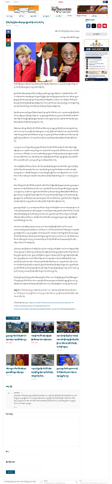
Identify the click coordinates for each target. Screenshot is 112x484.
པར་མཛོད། (58, 16)
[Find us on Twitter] (107, 2)
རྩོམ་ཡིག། (21, 16)
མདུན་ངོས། (7, 2)
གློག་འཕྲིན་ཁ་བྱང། (11, 462)
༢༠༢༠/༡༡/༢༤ (16, 25)
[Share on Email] (8, 40)
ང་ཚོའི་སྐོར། (94, 16)
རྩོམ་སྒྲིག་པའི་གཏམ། (82, 16)
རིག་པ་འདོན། (10, 414)
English (61, 2)
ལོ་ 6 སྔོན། (21, 392)
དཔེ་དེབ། (69, 16)
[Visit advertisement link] (23, 9)
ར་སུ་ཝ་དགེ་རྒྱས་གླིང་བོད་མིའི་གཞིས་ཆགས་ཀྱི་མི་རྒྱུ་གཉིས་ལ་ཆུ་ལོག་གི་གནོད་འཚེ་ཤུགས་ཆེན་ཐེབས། (42, 372)
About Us (16, 2)
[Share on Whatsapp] (8, 44)
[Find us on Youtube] (104, 26)
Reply (16, 407)
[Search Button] (107, 16)
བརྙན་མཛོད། (33, 16)
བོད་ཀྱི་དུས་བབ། (8, 25)
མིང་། (8, 452)
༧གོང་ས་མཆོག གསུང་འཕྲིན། (11, 363)
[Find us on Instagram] (99, 26)
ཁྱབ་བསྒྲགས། (46, 16)
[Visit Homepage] (61, 9)
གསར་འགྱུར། (9, 16)
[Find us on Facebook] (104, 2)
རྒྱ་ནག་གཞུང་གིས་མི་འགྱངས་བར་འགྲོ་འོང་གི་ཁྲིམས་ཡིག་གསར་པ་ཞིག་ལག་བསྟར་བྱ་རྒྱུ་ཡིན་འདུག (67, 372)
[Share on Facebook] (8, 32)
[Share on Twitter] (8, 36)
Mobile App (9, 330)
